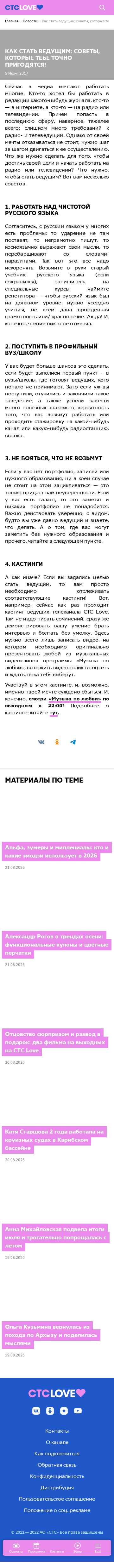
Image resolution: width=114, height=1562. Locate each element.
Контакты (57, 1431)
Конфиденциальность (57, 1476)
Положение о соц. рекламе (57, 1510)
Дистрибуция (57, 1487)
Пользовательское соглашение (57, 1499)
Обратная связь (57, 1465)
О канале (57, 1442)
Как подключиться (57, 1453)
